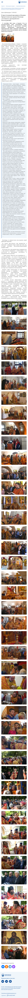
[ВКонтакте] (3, 966)
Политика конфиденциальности (8, 993)
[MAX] (13, 966)
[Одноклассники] (6, 966)
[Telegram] (10, 966)
